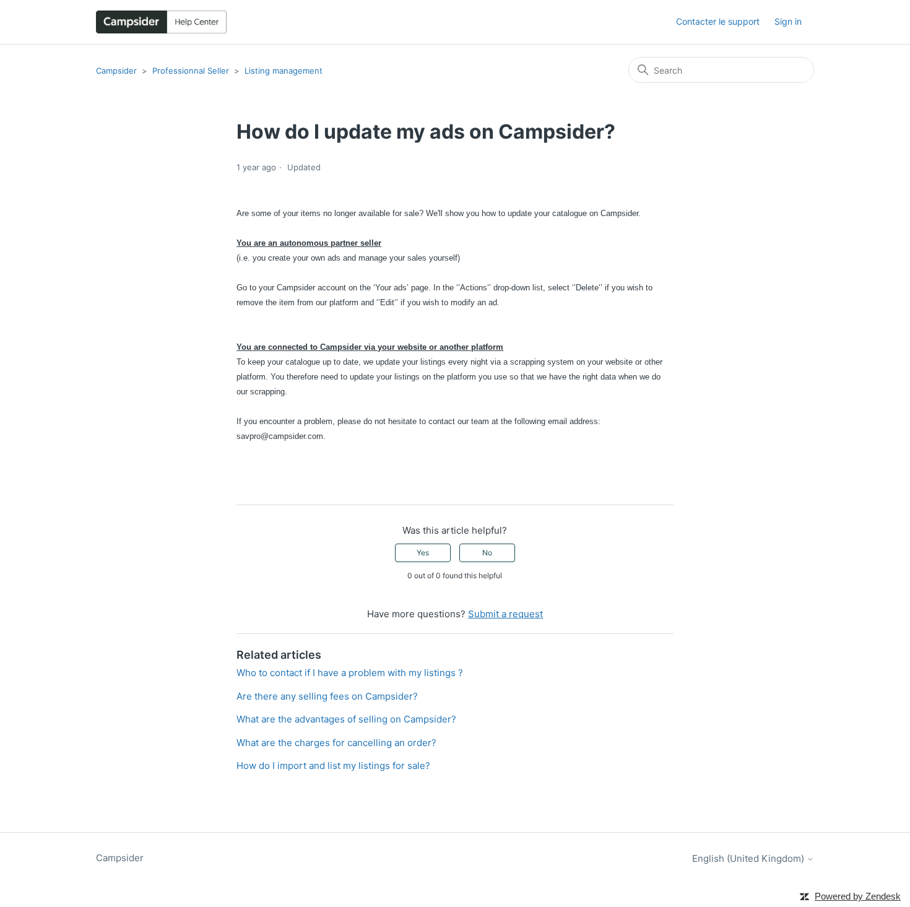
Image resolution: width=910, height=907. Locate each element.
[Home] (161, 22)
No (487, 552)
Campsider (116, 71)
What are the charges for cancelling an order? (336, 743)
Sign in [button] (788, 21)
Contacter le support (718, 21)
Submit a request (505, 614)
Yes (423, 552)
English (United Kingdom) (749, 858)
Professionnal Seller (190, 71)
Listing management (284, 71)
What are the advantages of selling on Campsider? (346, 719)
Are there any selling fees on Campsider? (327, 696)
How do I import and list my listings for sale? (333, 765)
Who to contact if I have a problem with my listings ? (349, 673)
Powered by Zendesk (858, 896)
